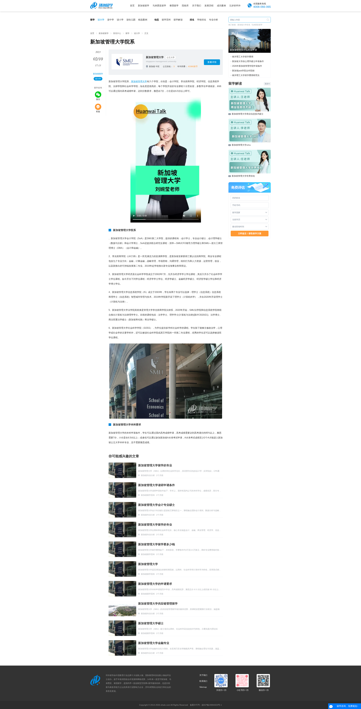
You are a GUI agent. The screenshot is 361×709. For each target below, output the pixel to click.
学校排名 (201, 19)
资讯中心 (117, 33)
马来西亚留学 (159, 5)
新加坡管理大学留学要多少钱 (156, 544)
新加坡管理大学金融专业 (153, 643)
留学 (127, 33)
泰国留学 (174, 5)
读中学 (110, 19)
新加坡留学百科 (148, 495)
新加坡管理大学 (155, 57)
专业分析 (213, 19)
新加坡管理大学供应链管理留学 (158, 603)
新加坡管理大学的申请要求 (155, 583)
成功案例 (221, 5)
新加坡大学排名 (243, 25)
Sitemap (203, 687)
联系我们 (203, 681)
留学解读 (178, 19)
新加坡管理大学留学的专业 (155, 465)
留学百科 (166, 19)
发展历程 (208, 5)
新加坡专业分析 (148, 475)
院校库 (185, 5)
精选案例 (142, 19)
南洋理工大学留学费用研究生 (246, 75)
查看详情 (211, 62)
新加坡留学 (143, 5)
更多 (266, 84)
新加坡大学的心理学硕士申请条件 (248, 61)
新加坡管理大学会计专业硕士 (156, 504)
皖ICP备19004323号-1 (212, 705)
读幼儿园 (130, 19)
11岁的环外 (235, 5)
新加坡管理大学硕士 (151, 623)
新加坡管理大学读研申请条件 (156, 485)
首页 (132, 5)
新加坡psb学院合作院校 (243, 70)
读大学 (101, 19)
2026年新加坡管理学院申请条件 (247, 66)
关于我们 (196, 5)
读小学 (120, 19)
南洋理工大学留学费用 (242, 56)
